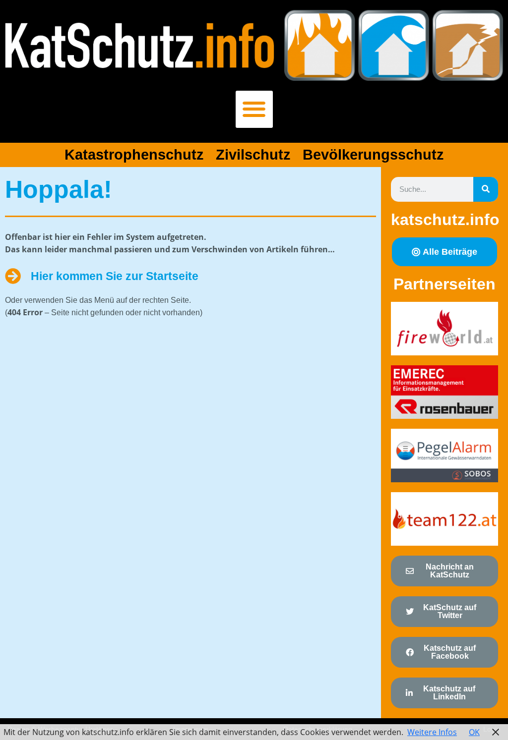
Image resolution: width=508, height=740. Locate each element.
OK (474, 732)
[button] (254, 109)
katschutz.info (445, 219)
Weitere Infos (432, 732)
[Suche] (485, 189)
